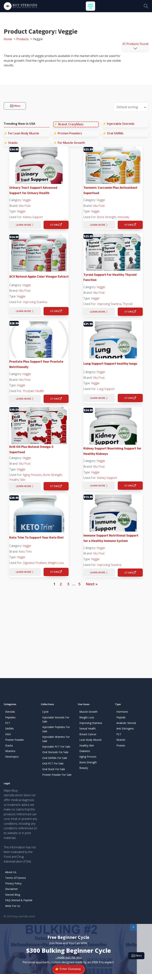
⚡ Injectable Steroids (118, 124)
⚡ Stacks (11, 143)
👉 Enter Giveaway (68, 969)
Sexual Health (87, 728)
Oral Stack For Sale (53, 769)
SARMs (9, 728)
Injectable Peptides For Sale (56, 729)
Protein (120, 745)
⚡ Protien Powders (67, 133)
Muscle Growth (88, 711)
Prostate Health (33, 391)
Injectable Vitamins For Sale (56, 739)
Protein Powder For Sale (57, 774)
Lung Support (106, 389)
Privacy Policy (13, 883)
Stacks (9, 745)
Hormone (122, 711)
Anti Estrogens (125, 728)
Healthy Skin (17, 480)
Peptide (120, 717)
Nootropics (12, 756)
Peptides (10, 717)
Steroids (10, 711)
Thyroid (127, 304)
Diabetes (84, 751)
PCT (7, 723)
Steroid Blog (12, 894)
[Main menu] (90, 6)
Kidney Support (33, 217)
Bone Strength (106, 217)
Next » (92, 583)
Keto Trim (25, 551)
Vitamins (10, 751)
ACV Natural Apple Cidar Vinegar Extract (39, 276)
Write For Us (12, 906)
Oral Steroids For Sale (55, 752)
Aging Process (32, 475)
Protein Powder (14, 739)
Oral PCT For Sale (53, 763)
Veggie (26, 200)
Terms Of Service (15, 878)
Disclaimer (11, 889)
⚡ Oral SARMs (113, 133)
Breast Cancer (87, 734)
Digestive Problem (35, 563)
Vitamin (120, 739)
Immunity (123, 217)
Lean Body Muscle (90, 739)
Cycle (45, 711)
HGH (8, 734)
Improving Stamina (35, 302)
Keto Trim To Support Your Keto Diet (36, 537)
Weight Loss (56, 563)
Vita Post (24, 206)
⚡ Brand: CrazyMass (68, 124)
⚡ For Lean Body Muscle (21, 133)
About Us (10, 872)
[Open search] (146, 6)
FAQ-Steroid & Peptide (18, 900)
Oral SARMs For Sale (54, 758)
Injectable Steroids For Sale (55, 719)
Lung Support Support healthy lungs (110, 363)
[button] (15, 106)
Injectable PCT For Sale (56, 746)
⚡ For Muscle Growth (69, 143)
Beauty (83, 768)
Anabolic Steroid (126, 723)
